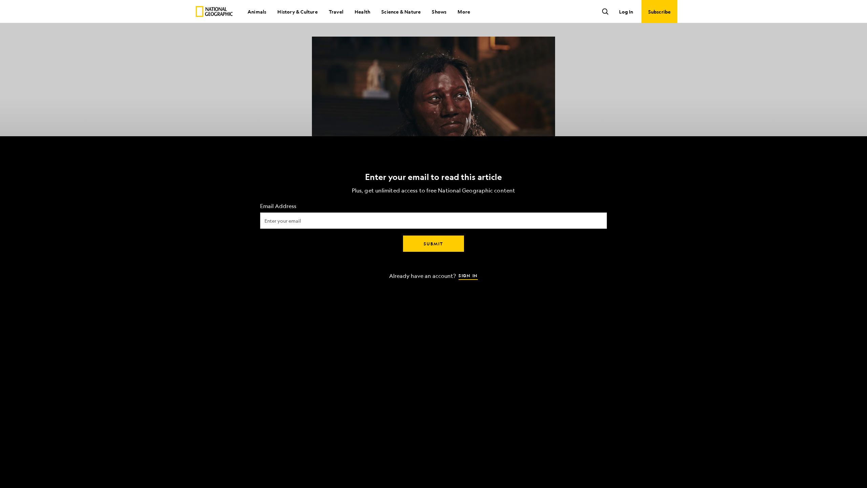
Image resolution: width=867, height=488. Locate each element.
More (464, 11)
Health (362, 11)
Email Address (278, 206)
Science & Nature (401, 11)
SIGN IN (468, 275)
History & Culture (297, 11)
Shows (439, 11)
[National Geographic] (214, 11)
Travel (336, 11)
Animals (257, 11)
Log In (626, 11)
